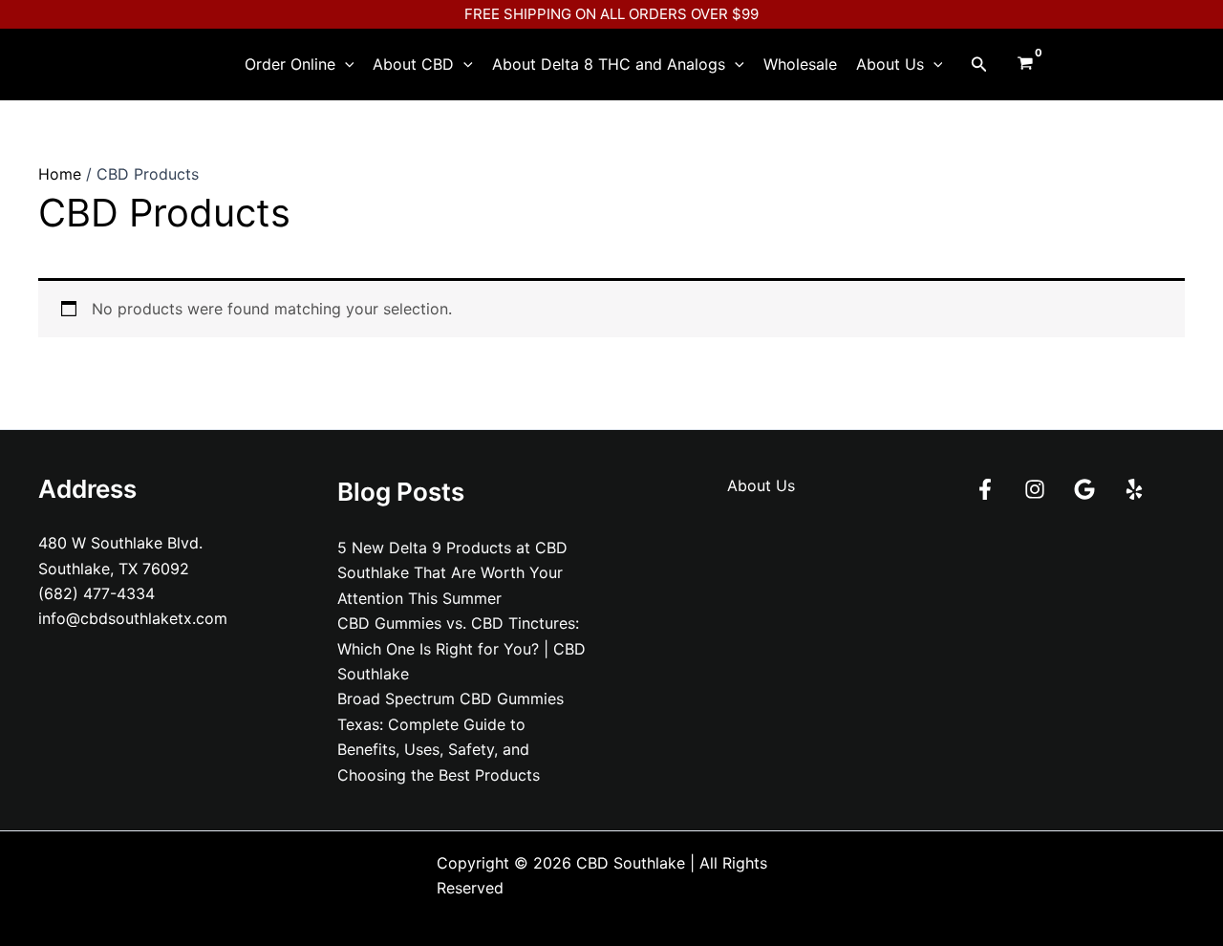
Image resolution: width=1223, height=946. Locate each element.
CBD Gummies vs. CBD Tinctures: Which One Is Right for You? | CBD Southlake (461, 648)
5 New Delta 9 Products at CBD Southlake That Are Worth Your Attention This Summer (452, 573)
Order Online (290, 64)
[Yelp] (1134, 489)
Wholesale (800, 64)
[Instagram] (1034, 489)
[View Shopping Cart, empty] (1024, 64)
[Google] (1084, 489)
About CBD (413, 64)
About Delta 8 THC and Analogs (608, 64)
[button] (344, 64)
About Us (890, 64)
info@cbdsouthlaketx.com (132, 618)
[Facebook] (985, 489)
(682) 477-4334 (96, 593)
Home (59, 173)
